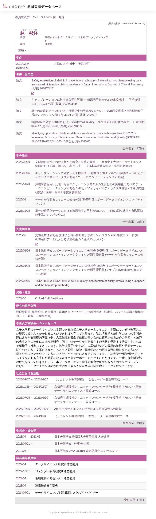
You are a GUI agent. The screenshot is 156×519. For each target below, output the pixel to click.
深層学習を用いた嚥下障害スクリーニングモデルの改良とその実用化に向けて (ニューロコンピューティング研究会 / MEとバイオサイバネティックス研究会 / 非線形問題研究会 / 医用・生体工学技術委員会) (89, 188)
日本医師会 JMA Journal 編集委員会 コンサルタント (87, 450)
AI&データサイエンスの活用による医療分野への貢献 (88, 408)
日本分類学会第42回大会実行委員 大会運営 (81, 436)
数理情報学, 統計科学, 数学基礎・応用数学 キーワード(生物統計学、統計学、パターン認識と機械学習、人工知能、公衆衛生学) (80, 313)
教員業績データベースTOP (32, 17)
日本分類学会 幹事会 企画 (71, 443)
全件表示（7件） (135, 499)
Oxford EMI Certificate (49, 298)
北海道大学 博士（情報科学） (73, 63)
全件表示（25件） (134, 221)
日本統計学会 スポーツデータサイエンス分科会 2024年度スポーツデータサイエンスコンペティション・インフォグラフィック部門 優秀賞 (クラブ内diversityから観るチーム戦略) (89, 269)
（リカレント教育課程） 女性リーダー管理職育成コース (91, 379)
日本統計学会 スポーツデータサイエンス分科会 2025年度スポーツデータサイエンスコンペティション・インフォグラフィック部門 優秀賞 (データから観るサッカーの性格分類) (89, 254)
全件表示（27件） (134, 148)
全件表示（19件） (134, 423)
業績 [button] (21, 50)
